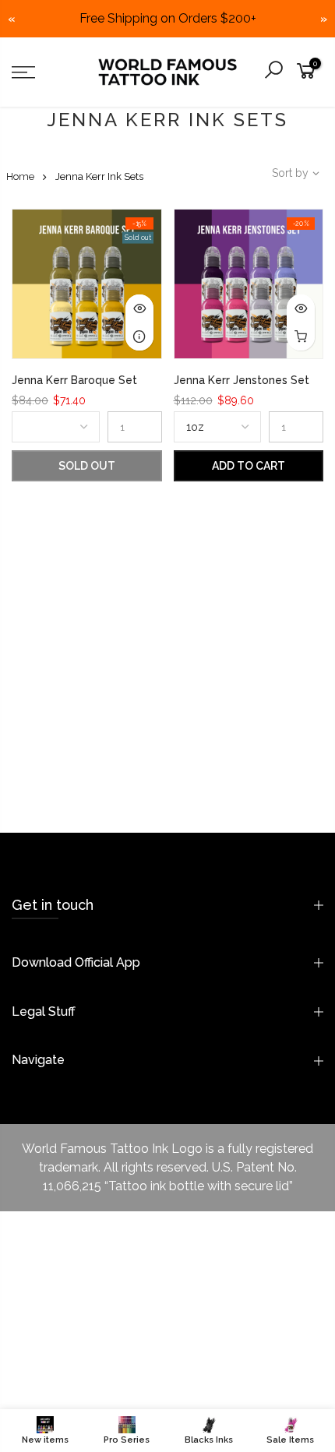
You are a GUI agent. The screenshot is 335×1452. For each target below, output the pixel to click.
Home (20, 176)
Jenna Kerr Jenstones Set (241, 380)
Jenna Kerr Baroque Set (74, 380)
